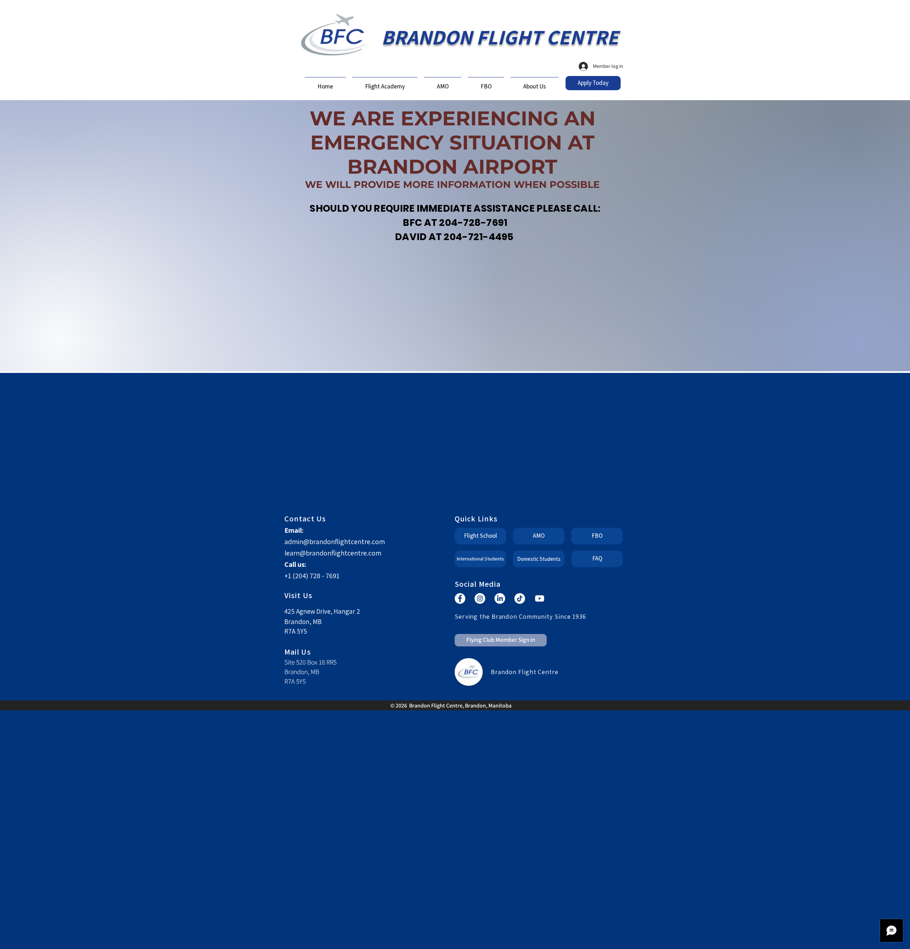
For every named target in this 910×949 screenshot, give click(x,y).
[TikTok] (519, 598)
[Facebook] (460, 598)
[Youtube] (539, 598)
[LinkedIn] (499, 598)
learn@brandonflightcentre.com (332, 553)
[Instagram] (480, 598)
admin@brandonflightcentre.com (334, 541)
